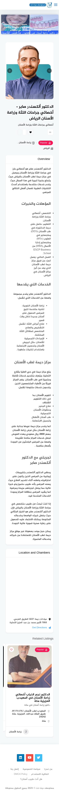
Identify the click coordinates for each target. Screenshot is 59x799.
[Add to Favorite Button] (11, 649)
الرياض (46, 148)
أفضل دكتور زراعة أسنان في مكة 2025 (44, 29)
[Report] (19, 132)
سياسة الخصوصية (31, 769)
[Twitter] (38, 757)
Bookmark (31, 132)
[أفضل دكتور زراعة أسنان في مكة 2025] (44, 24)
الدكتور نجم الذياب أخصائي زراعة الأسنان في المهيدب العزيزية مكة (33, 698)
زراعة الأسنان (25, 142)
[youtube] (29, 757)
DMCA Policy (20, 774)
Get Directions (39, 627)
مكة (44, 721)
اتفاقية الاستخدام (40, 774)
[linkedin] (20, 757)
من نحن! (48, 769)
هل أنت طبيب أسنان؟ (31, 779)
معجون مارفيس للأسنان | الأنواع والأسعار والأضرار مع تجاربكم (15, 27)
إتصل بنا (14, 769)
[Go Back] (50, 132)
